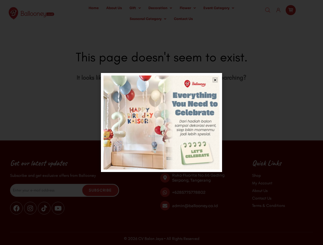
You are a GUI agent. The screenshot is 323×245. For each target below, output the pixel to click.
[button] (215, 80)
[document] (161, 122)
